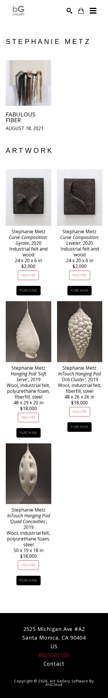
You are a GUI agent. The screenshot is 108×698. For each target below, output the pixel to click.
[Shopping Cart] (81, 11)
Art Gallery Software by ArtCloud (70, 683)
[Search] (69, 11)
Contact (54, 663)
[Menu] (93, 11)
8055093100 (54, 654)
